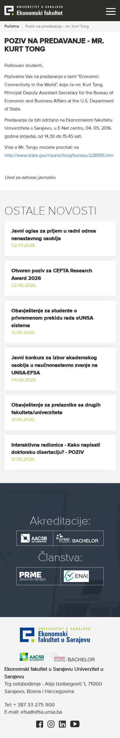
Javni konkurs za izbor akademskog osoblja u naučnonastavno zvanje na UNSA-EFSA (54, 365)
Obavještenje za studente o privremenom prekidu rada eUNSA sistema (52, 318)
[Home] (33, 10)
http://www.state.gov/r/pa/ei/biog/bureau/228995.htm (59, 155)
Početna (11, 26)
